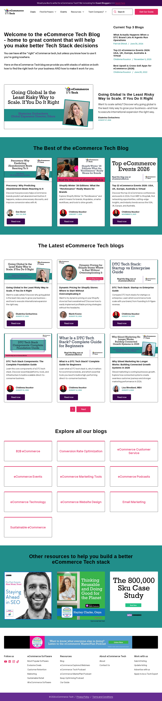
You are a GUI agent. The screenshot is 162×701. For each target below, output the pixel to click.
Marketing (32, 674)
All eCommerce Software (39, 682)
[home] (14, 12)
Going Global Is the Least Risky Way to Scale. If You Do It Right (126, 96)
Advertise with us (142, 669)
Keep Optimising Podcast (72, 678)
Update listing (140, 665)
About (102, 661)
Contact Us (104, 665)
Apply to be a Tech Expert (146, 674)
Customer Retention (36, 669)
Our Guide (64, 682)
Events (63, 12)
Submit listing (140, 661)
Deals (33, 12)
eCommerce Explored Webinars (75, 665)
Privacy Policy (83, 697)
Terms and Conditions (102, 697)
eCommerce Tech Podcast (73, 669)
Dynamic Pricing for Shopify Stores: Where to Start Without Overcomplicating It (78, 290)
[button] (48, 12)
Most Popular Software (38, 661)
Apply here (120, 3)
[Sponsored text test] (81, 596)
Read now (15, 221)
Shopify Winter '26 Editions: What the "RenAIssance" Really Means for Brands (79, 188)
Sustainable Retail (35, 678)
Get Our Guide (146, 12)
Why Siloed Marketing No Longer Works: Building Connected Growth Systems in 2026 (131, 364)
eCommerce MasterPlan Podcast (75, 674)
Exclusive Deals (34, 665)
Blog (62, 661)
